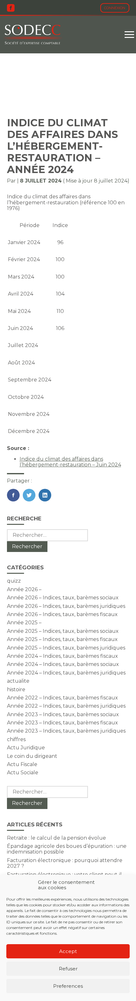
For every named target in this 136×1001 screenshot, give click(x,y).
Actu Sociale (22, 773)
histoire (16, 689)
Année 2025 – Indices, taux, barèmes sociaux (63, 631)
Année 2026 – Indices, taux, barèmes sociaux (63, 598)
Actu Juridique (26, 748)
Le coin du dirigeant (32, 756)
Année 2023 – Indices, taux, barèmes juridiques (66, 731)
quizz (14, 581)
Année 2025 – (24, 623)
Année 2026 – (24, 589)
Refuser (68, 969)
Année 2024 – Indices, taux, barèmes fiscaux (62, 656)
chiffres (16, 739)
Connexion (114, 8)
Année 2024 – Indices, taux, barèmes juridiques (66, 673)
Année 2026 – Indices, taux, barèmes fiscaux (62, 614)
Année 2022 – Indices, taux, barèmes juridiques (66, 706)
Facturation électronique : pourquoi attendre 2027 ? (64, 863)
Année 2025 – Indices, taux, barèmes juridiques (66, 648)
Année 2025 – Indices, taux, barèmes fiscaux (62, 639)
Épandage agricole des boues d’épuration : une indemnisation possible (67, 849)
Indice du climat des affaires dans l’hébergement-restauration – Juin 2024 (70, 462)
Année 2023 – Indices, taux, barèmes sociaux (63, 714)
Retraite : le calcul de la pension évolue (56, 838)
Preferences (68, 986)
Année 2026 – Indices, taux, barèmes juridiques (66, 606)
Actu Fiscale (22, 764)
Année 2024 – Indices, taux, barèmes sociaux (63, 664)
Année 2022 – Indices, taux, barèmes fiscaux (62, 698)
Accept (68, 951)
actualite (18, 681)
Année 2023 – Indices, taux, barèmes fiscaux (62, 723)
